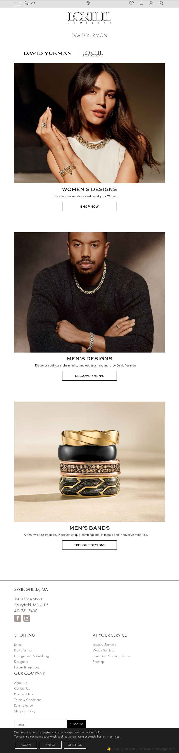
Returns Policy (23, 705)
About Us (20, 682)
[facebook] (17, 618)
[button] (162, 3)
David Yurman (23, 650)
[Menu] (17, 3)
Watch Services (104, 650)
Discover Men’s (89, 376)
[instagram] (26, 618)
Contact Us (22, 688)
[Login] (152, 3)
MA (33, 3)
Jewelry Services (104, 644)
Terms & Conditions (27, 699)
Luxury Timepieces (26, 667)
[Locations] (89, 3)
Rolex (18, 644)
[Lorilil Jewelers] (89, 17)
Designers (21, 661)
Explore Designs (89, 545)
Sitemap (98, 661)
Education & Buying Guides (112, 656)
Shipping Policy (25, 711)
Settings (75, 745)
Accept (26, 745)
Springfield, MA (31, 589)
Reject (50, 745)
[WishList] (132, 3)
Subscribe (76, 724)
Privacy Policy (23, 694)
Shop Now (89, 206)
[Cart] (142, 3)
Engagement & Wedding (31, 656)
